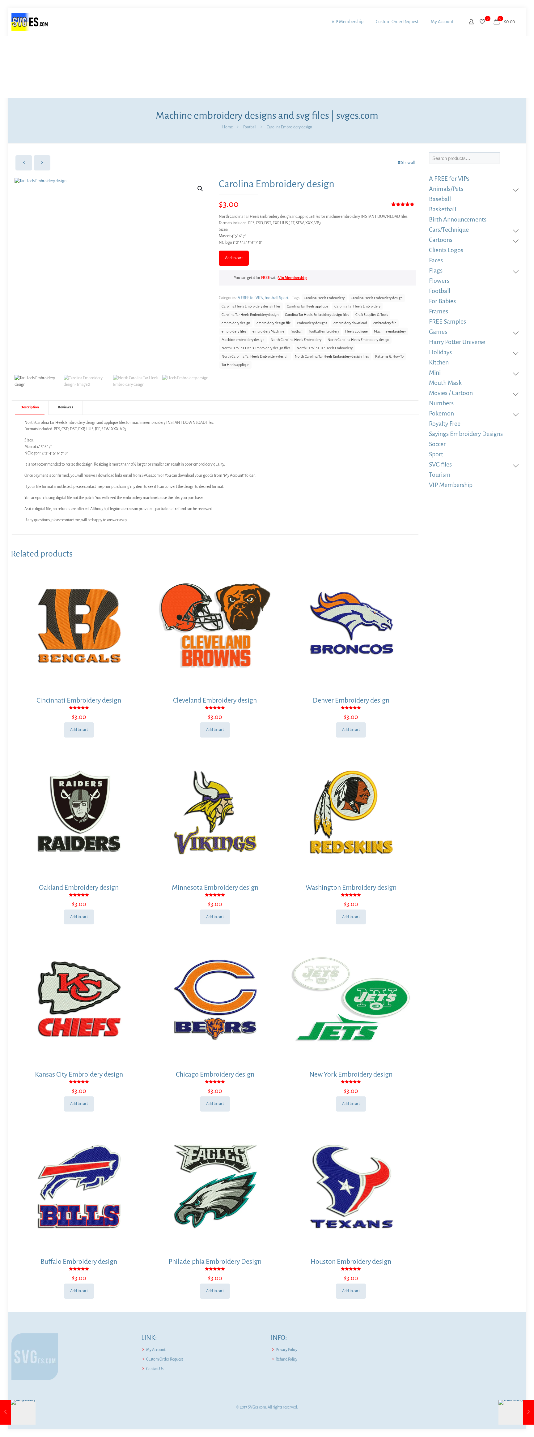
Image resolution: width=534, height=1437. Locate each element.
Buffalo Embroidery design (78, 1261)
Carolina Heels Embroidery (324, 298)
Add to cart (234, 258)
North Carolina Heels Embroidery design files (256, 348)
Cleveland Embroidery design (215, 700)
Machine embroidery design (243, 340)
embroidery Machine (268, 331)
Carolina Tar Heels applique (307, 306)
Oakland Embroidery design (79, 887)
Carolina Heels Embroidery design (377, 298)
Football (249, 127)
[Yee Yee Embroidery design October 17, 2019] (516, 1412)
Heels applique (356, 331)
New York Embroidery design (350, 1074)
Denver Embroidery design (351, 700)
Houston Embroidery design (351, 1261)
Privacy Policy (286, 1350)
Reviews (65, 407)
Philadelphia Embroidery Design (214, 1261)
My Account (155, 1350)
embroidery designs (312, 323)
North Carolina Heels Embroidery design (358, 340)
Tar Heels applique (235, 365)
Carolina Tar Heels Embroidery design (250, 315)
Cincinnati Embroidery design (78, 700)
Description (29, 407)
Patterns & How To (389, 357)
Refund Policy (286, 1359)
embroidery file (384, 323)
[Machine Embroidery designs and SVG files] (29, 22)
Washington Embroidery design (351, 887)
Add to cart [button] (79, 730)
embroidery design (236, 323)
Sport (283, 298)
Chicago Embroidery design (215, 1074)
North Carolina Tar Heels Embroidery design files (332, 357)
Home (227, 127)
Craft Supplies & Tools (371, 315)
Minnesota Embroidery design (215, 887)
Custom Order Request (164, 1359)
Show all (408, 163)
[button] (200, 189)
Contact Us (154, 1369)
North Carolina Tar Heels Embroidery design (255, 357)
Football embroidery (324, 331)
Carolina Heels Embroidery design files (251, 306)
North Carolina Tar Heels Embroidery (325, 348)
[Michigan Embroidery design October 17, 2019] (18, 1412)
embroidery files (234, 331)
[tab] (30, 408)
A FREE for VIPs (250, 298)
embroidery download (350, 323)
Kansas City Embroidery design (79, 1074)
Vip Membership (292, 278)
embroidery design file (273, 323)
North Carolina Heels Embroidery (296, 340)
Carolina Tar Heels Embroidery (357, 306)
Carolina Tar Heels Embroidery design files (317, 315)
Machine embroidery (390, 331)
